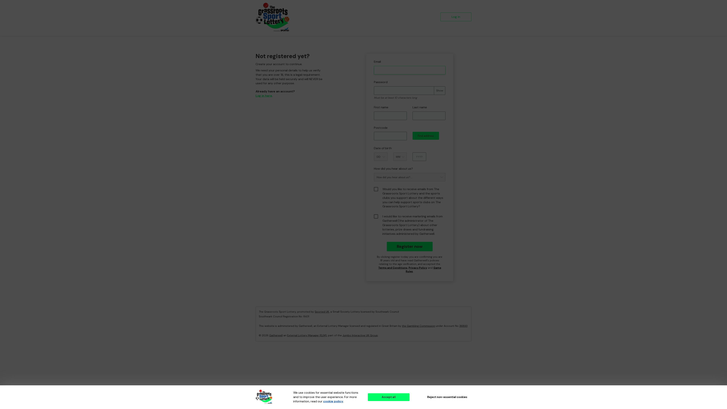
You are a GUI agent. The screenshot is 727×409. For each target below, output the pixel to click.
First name (381, 107)
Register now (410, 246)
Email (377, 62)
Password (381, 82)
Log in (456, 17)
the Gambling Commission (418, 326)
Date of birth (383, 148)
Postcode (381, 128)
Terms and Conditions (392, 267)
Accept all (389, 397)
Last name (420, 107)
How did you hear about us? (393, 169)
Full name (370, 51)
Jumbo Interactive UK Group (360, 335)
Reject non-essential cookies (447, 397)
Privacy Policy (418, 267)
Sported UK (322, 311)
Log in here (264, 96)
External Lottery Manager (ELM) (307, 335)
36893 (463, 326)
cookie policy (333, 401)
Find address (426, 135)
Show (439, 90)
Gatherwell (276, 335)
